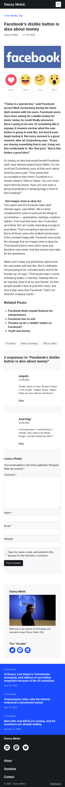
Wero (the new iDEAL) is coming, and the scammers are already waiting (30, 722)
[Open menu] (58, 4)
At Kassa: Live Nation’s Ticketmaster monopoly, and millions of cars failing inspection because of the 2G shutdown (29, 677)
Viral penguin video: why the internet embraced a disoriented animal (27, 701)
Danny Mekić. (15, 4)
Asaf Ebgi (25, 419)
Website (8, 539)
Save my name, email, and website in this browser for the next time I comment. (30, 554)
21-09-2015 (24, 380)
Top (20, 15)
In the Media (10, 15)
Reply (21, 400)
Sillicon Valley (50, 343)
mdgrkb (23, 376)
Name (8, 512)
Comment (10, 474)
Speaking (10, 768)
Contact (9, 776)
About (8, 760)
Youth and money (19, 330)
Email (8, 526)
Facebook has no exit (21, 318)
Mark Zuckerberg (29, 343)
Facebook (11, 343)
